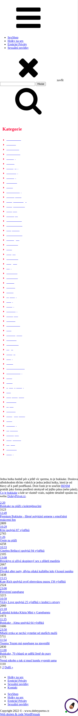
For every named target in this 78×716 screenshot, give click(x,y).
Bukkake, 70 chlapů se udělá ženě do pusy (25, 653)
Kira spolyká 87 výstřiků (15, 530)
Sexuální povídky (18, 47)
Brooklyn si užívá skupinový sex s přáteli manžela (30, 561)
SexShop (13, 37)
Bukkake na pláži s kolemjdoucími (20, 506)
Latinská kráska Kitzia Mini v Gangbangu (25, 612)
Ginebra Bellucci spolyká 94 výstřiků (22, 550)
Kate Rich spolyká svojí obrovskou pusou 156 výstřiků (33, 581)
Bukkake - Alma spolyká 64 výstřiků (22, 622)
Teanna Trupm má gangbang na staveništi (25, 643)
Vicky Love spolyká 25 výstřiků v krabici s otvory (30, 602)
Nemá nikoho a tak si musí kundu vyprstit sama (28, 660)
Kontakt (12, 687)
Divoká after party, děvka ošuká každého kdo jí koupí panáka (36, 571)
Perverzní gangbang (12, 591)
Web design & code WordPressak (20, 714)
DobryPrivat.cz (16, 496)
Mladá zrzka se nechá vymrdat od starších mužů (28, 633)
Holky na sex (15, 40)
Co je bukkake (8, 492)
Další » (9, 667)
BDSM (65, 485)
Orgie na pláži (8, 540)
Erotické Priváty (17, 44)
